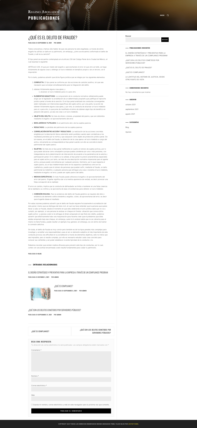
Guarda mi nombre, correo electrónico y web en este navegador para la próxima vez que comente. (71, 405)
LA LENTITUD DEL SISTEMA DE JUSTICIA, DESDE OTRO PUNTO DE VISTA (145, 78)
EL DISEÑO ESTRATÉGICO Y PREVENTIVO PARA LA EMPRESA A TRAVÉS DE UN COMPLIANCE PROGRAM (68, 272)
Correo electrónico (39, 385)
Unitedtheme (133, 424)
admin (59, 43)
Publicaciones (44, 18)
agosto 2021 (130, 114)
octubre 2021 (130, 104)
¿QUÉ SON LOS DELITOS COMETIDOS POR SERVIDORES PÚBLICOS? (54, 310)
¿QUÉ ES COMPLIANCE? (63, 286)
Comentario (36, 350)
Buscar (128, 36)
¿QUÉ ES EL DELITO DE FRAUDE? (138, 68)
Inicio (162, 15)
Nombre (35, 376)
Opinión (128, 132)
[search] (168, 15)
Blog (40, 254)
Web (33, 395)
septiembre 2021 (131, 109)
